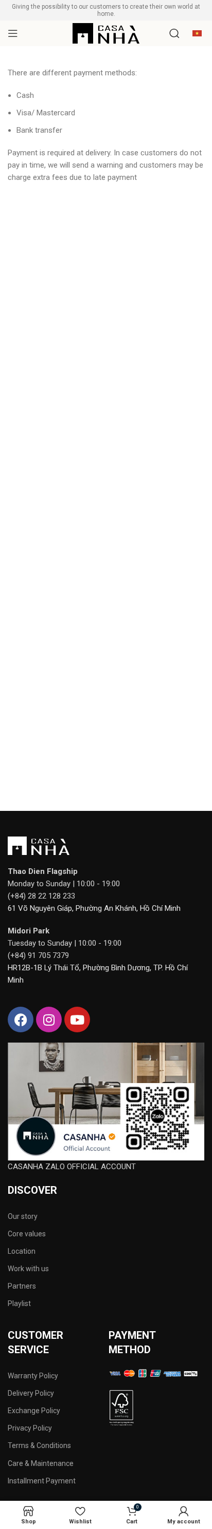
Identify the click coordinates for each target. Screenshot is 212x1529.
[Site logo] (106, 32)
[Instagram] (49, 1019)
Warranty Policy (33, 1376)
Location (22, 1251)
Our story (23, 1216)
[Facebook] (20, 1019)
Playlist (19, 1303)
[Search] (174, 33)
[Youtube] (77, 1019)
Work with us (28, 1269)
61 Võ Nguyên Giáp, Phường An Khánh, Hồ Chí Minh (94, 908)
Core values (27, 1234)
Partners (22, 1286)
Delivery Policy (31, 1393)
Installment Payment (42, 1481)
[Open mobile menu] (13, 33)
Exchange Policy (34, 1410)
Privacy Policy (30, 1428)
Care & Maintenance (41, 1463)
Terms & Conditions (39, 1445)
